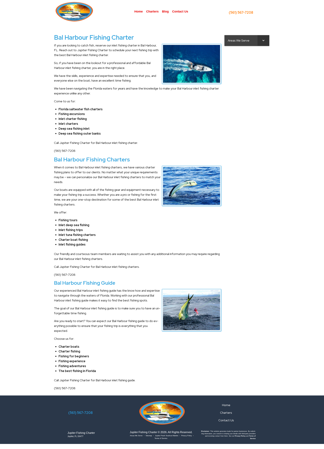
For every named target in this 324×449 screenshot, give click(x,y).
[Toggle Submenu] (263, 40)
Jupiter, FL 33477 (75, 436)
